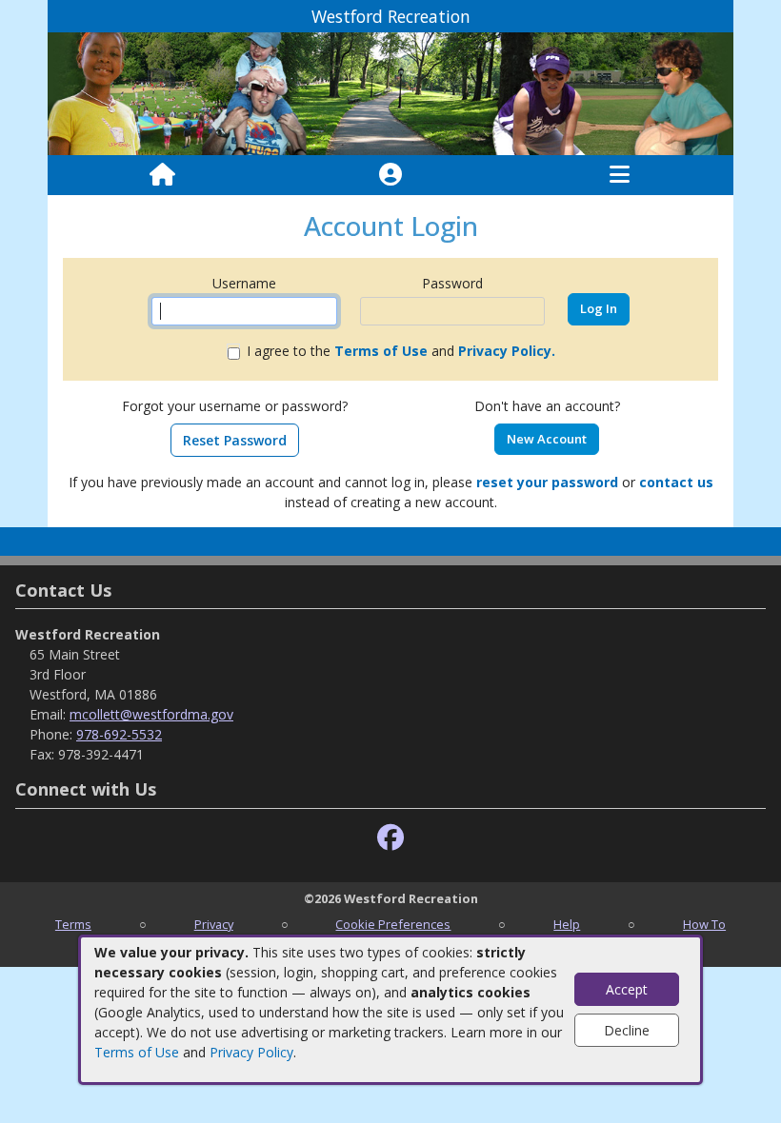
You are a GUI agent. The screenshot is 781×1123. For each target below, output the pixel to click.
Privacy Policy (251, 1052)
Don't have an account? (547, 406)
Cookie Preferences (393, 924)
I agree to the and (401, 351)
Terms (73, 924)
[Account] (390, 175)
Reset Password (235, 440)
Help (566, 924)
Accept (627, 989)
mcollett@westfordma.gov (151, 714)
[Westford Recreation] (390, 93)
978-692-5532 (119, 734)
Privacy (213, 924)
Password (452, 283)
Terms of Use (136, 1052)
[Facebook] (390, 838)
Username (244, 283)
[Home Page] (162, 175)
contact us (676, 482)
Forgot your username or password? (235, 406)
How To (704, 924)
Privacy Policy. (506, 351)
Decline (627, 1030)
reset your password (547, 482)
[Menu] (620, 175)
